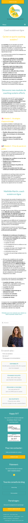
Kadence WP (21, 520)
